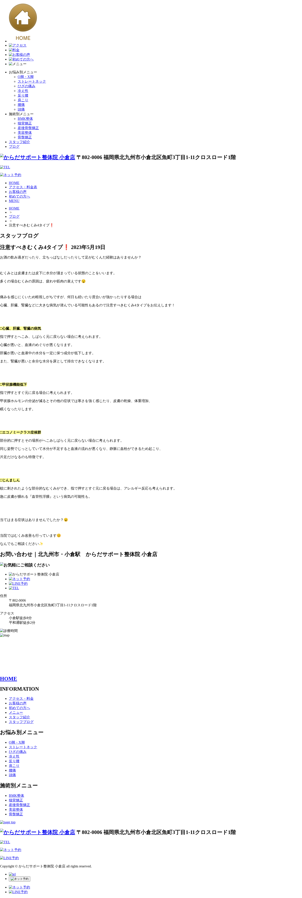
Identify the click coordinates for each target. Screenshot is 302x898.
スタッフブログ (21, 722)
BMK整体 (25, 119)
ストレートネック (32, 81)
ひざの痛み (26, 86)
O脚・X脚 (26, 77)
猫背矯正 (25, 123)
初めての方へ (19, 196)
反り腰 (23, 95)
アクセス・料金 (21, 698)
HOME (14, 183)
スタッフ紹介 (19, 142)
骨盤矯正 (25, 137)
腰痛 (21, 105)
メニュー (16, 712)
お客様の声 (18, 192)
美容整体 (25, 132)
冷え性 (23, 91)
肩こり (23, 100)
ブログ (14, 146)
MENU (14, 201)
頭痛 (21, 109)
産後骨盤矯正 (28, 128)
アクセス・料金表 (23, 187)
